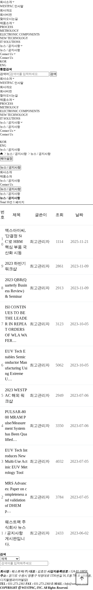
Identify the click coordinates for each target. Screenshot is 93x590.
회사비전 (6, 14)
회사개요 (6, 10)
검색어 (4, 74)
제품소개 (6, 23)
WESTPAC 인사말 (11, 6)
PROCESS (6, 27)
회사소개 (6, 2)
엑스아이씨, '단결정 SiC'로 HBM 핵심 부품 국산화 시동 (16, 241)
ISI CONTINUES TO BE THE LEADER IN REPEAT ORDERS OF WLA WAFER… (16, 323)
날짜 (79, 215)
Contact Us (6, 54)
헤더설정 (6, 158)
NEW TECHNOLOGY (14, 38)
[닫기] (0, 567)
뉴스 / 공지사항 (10, 46)
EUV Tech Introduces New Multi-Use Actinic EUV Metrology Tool (16, 461)
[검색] (49, 563)
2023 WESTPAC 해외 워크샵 (16, 395)
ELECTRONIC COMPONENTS (20, 34)
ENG (3, 65)
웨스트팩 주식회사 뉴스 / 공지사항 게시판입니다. (15, 533)
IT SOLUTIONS (10, 42)
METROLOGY (9, 31)
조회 (59, 215)
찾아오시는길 (9, 19)
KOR (3, 61)
